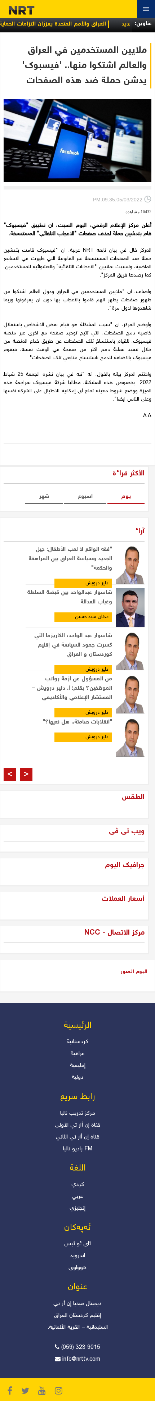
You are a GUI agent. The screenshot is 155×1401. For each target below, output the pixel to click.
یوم (126, 497)
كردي (77, 1185)
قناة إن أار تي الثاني (77, 1137)
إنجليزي (77, 1208)
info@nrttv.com (81, 1359)
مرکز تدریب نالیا (77, 1113)
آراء (140, 531)
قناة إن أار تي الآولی (77, 1125)
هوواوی (77, 1268)
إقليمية (77, 1066)
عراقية (78, 1054)
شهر (44, 497)
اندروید (77, 1256)
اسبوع (85, 497)
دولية (78, 1077)
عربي (77, 1196)
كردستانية (77, 1042)
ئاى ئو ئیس (77, 1244)
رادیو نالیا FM (77, 1149)
